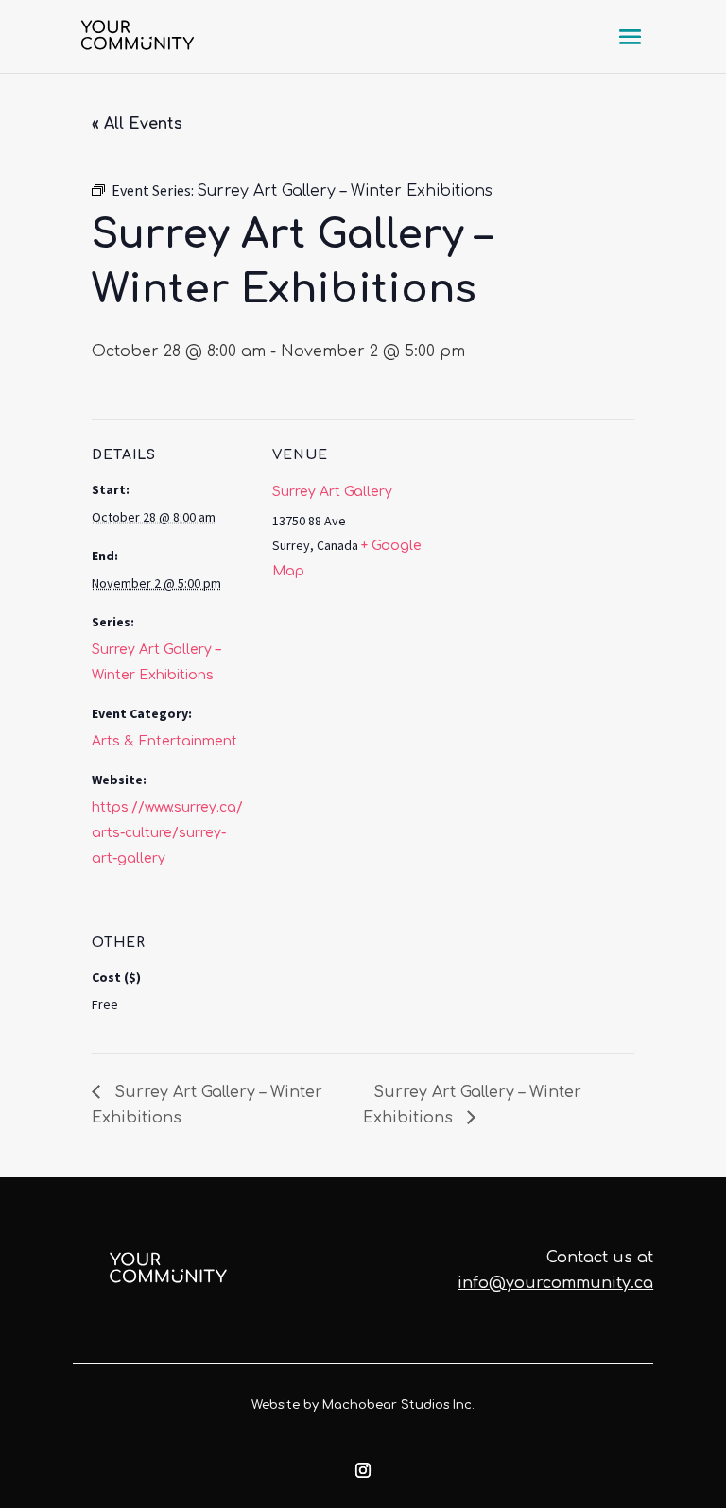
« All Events (137, 123)
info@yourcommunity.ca (555, 1283)
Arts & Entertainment (164, 741)
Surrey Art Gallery (332, 492)
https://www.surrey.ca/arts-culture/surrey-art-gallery (167, 832)
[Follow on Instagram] (363, 1470)
